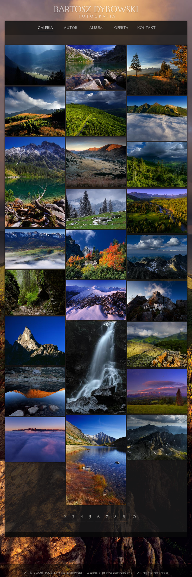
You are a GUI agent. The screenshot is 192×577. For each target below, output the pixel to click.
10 (133, 516)
